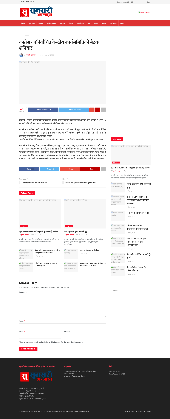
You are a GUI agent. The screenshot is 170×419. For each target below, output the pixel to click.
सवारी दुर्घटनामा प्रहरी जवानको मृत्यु (75, 231)
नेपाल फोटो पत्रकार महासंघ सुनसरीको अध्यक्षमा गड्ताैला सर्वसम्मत (47, 251)
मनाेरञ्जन (62, 23)
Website (67, 331)
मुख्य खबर (32, 23)
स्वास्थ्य (96, 23)
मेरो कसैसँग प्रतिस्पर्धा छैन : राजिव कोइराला (137, 269)
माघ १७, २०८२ (131, 274)
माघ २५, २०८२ (84, 253)
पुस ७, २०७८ (43, 55)
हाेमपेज (23, 23)
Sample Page (129, 411)
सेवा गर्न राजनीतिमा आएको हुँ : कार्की (139, 256)
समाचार (41, 23)
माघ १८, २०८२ (84, 269)
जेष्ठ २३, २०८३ (79, 235)
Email (22, 331)
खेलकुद (71, 23)
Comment (23, 292)
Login (149, 2)
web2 (149, 411)
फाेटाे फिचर (113, 23)
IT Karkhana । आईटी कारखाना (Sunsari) (77, 411)
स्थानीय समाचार (51, 23)
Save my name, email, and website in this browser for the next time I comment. (52, 342)
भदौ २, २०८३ (34, 235)
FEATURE (24, 226)
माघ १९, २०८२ (39, 269)
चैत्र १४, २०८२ (39, 256)
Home (21, 36)
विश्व (89, 23)
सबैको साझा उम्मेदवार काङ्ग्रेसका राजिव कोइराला (46, 264)
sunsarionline (140, 411)
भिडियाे (122, 23)
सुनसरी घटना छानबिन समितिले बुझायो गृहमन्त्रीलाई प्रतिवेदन (38, 231)
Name (22, 321)
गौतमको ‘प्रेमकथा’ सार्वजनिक (89, 250)
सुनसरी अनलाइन (30, 55)
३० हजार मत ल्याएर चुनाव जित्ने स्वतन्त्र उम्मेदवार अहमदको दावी (93, 264)
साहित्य (104, 23)
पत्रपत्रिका (80, 23)
